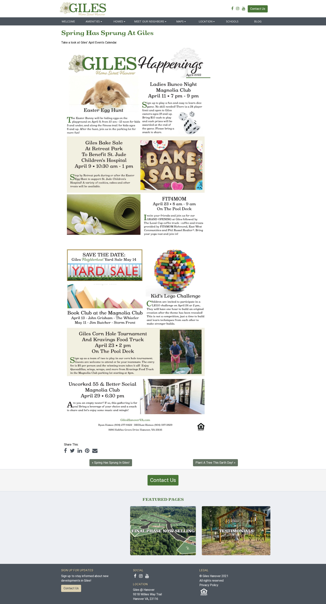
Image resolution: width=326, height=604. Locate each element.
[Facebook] (233, 9)
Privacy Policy (208, 585)
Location (205, 21)
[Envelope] (95, 450)
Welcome (68, 21)
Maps (180, 21)
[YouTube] (244, 9)
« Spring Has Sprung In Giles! (111, 462)
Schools (232, 21)
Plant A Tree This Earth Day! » (215, 462)
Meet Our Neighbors (149, 21)
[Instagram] (238, 9)
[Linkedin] (80, 450)
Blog (257, 21)
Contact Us (257, 9)
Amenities (93, 21)
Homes (118, 21)
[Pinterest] (87, 450)
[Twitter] (72, 450)
